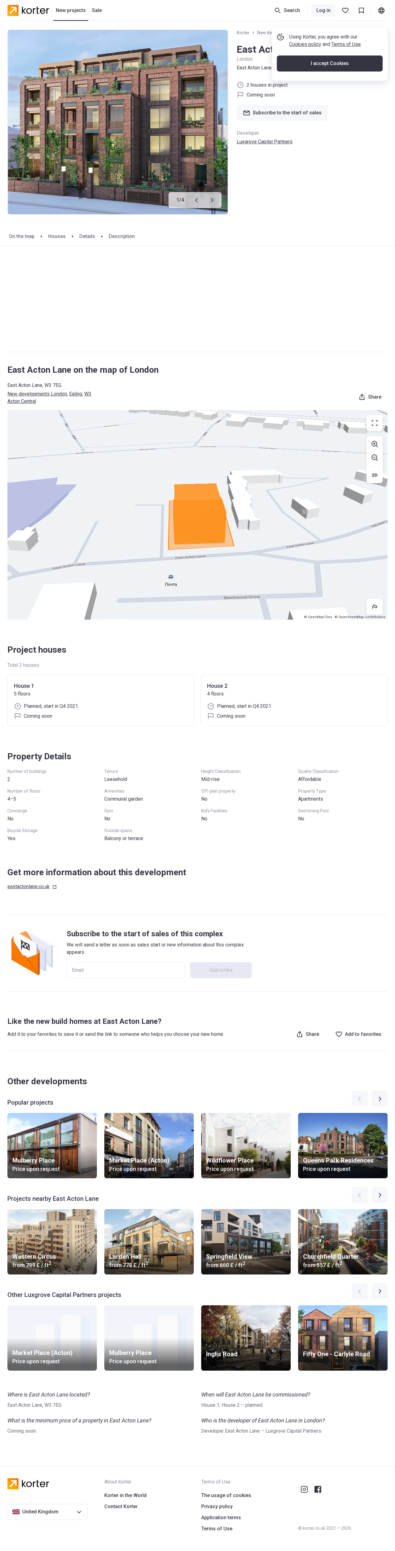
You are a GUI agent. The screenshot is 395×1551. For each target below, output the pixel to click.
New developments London (37, 394)
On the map (22, 236)
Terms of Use (346, 44)
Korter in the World (125, 1495)
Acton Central (21, 401)
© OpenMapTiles (318, 617)
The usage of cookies (226, 1495)
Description (122, 236)
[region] (197, 515)
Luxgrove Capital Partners (265, 142)
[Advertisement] (197, 299)
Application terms (221, 1517)
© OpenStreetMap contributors (360, 617)
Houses (57, 236)
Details (87, 236)
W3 (87, 394)
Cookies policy (305, 44)
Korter (243, 32)
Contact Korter (121, 1506)
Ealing (75, 394)
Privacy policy (217, 1506)
